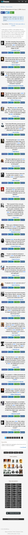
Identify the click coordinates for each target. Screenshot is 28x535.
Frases (5, 452)
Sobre (22, 531)
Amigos (6, 486)
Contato (18, 533)
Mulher (12, 490)
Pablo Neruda (15, 349)
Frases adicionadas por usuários (13, 519)
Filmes (16, 452)
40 (22, 437)
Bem (17, 486)
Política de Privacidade (12, 533)
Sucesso (18, 505)
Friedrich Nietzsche (16, 246)
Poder (17, 494)
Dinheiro (6, 498)
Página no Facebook (8, 531)
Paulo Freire (16, 217)
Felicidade (18, 490)
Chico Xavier (16, 196)
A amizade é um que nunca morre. (15, 283)
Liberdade (7, 496)
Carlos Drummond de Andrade (15, 85)
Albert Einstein (15, 180)
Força (12, 498)
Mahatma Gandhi (16, 414)
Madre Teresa (15, 275)
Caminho (12, 500)
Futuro (6, 507)
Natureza (18, 498)
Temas (20, 452)
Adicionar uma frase (15, 513)
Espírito (17, 502)
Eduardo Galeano (16, 315)
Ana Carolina (16, 132)
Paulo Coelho (16, 367)
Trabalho (18, 496)
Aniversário (13, 507)
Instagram (18, 531)
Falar (12, 502)
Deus (12, 488)
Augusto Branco (16, 259)
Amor (6, 484)
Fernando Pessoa (16, 50)
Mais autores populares (13, 475)
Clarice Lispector (16, 64)
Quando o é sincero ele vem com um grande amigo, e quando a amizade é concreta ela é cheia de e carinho (15, 390)
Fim (6, 502)
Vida (12, 484)
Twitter (14, 531)
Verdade (17, 488)
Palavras (12, 496)
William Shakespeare (16, 100)
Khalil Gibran (16, 151)
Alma (12, 492)
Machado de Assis (15, 232)
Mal (17, 492)
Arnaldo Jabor (15, 116)
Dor (17, 500)
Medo (6, 494)
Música (12, 505)
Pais (6, 505)
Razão (6, 500)
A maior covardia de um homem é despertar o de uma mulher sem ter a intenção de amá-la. (15, 255)
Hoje (12, 494)
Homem (17, 484)
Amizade (7, 492)
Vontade (17, 507)
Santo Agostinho (16, 335)
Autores (11, 452)
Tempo (6, 488)
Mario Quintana (16, 166)
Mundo (12, 486)
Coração (6, 490)
